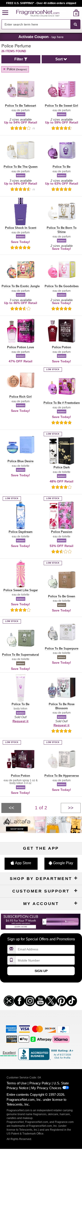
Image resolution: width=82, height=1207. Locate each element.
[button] (5, 12)
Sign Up (41, 971)
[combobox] (41, 24)
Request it (20, 721)
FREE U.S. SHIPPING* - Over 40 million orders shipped (41, 3)
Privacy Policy (40, 1083)
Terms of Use (17, 1083)
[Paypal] (63, 1029)
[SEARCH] (75, 24)
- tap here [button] (41, 36)
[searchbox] (36, 24)
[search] (69, 12)
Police (16, 69)
